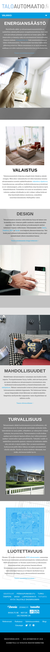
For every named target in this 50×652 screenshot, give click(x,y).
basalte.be (13, 613)
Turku (41, 594)
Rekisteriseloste (11, 639)
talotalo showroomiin (27, 599)
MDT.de (24, 613)
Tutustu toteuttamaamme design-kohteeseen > (25, 241)
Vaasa (17, 597)
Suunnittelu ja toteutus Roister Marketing (25, 643)
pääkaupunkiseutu (26, 594)
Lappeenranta (29, 597)
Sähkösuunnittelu (32, 621)
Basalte (17, 230)
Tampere (7, 597)
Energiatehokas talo (22, 40)
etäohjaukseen (6, 387)
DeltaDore (6, 230)
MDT (11, 230)
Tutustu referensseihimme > (25, 403)
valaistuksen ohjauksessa (40, 181)
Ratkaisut (18, 621)
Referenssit (7, 621)
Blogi (44, 621)
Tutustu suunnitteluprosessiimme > (25, 53)
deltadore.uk (24, 616)
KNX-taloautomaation (33, 557)
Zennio (44, 228)
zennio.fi (23, 607)
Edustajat (19, 625)
